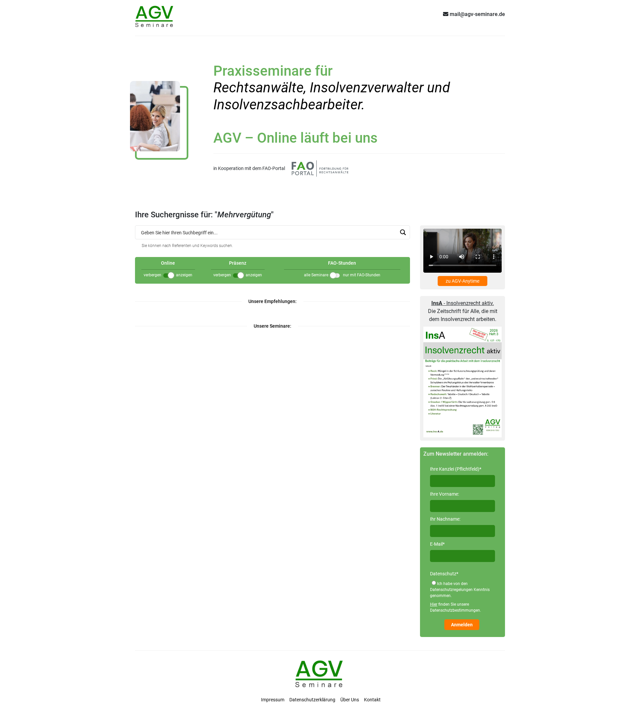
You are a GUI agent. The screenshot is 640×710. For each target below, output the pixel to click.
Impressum (272, 699)
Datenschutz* (444, 573)
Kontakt (372, 699)
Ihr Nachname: (445, 519)
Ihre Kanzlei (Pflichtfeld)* (455, 469)
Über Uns (349, 699)
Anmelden (462, 624)
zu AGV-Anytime (462, 281)
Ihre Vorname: (444, 494)
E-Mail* (437, 544)
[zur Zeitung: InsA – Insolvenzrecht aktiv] (462, 381)
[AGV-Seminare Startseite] (155, 14)
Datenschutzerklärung (312, 699)
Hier (433, 604)
